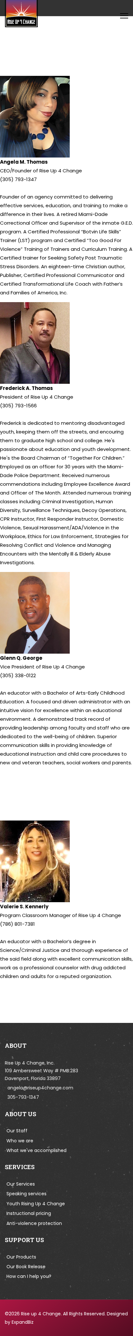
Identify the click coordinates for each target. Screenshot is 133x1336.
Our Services (20, 1184)
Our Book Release (26, 1266)
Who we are (19, 1140)
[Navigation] (124, 15)
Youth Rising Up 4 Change (35, 1203)
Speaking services (26, 1193)
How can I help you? (28, 1276)
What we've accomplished (36, 1150)
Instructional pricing (28, 1213)
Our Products (21, 1257)
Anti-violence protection (34, 1223)
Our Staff (16, 1130)
